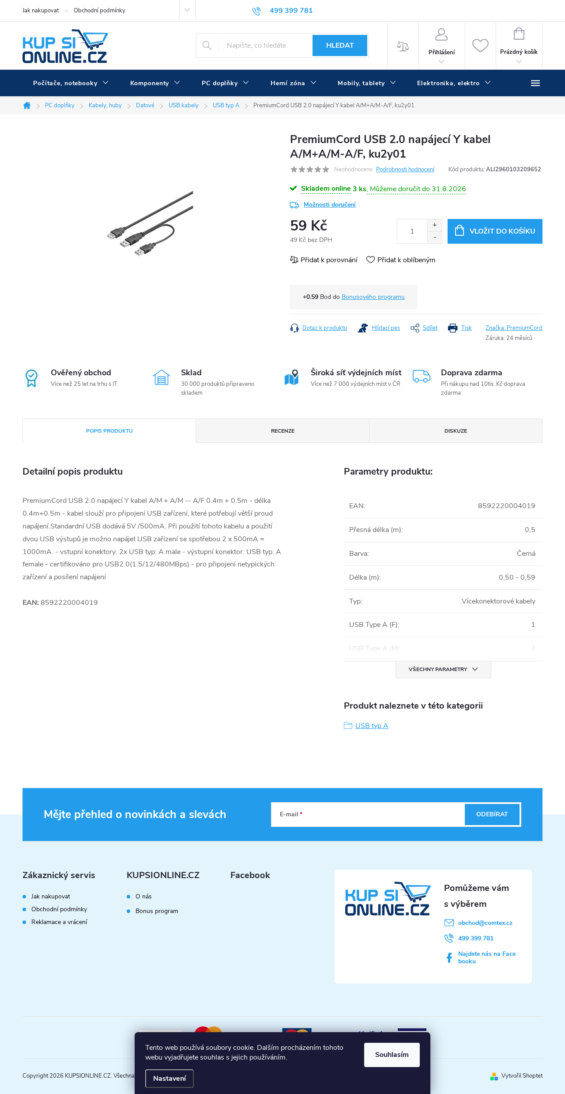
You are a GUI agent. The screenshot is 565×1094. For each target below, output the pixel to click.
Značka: (514, 328)
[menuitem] (71, 83)
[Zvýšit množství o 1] (434, 225)
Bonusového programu (373, 297)
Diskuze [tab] (455, 430)
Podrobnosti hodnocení (405, 169)
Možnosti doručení (330, 204)
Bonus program (157, 911)
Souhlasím (392, 1055)
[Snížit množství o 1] (434, 237)
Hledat (340, 45)
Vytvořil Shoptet (521, 1076)
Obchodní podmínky (99, 11)
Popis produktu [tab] (109, 430)
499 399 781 (475, 938)
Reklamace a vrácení (59, 922)
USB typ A (371, 726)
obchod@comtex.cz (485, 923)
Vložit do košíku (502, 231)
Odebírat (492, 814)
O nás (144, 896)
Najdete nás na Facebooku (487, 958)
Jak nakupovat (41, 11)
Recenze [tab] (282, 430)
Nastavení (169, 1078)
